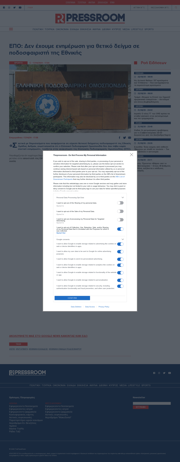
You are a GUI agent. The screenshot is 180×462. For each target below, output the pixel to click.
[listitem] (90, 197)
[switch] (120, 203)
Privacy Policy (104, 307)
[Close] (132, 155)
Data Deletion (76, 307)
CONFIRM (72, 298)
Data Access (90, 307)
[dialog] (90, 231)
